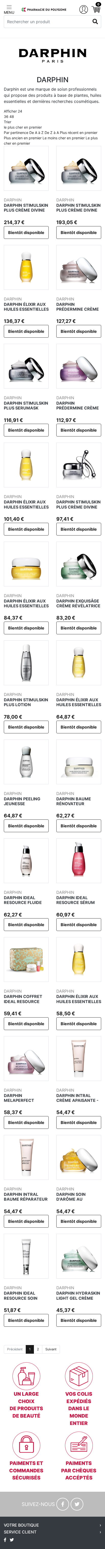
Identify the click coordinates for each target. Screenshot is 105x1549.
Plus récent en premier (78, 132)
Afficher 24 (13, 114)
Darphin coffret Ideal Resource (23, 999)
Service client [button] (20, 1532)
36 (6, 116)
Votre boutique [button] (21, 1525)
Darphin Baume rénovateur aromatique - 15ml (78, 803)
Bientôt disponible (26, 232)
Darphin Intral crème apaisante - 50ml (77, 1100)
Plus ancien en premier (23, 138)
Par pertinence (16, 132)
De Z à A (52, 132)
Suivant (51, 1349)
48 (11, 116)
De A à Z (36, 132)
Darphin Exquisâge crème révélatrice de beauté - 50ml (78, 605)
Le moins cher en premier (64, 138)
